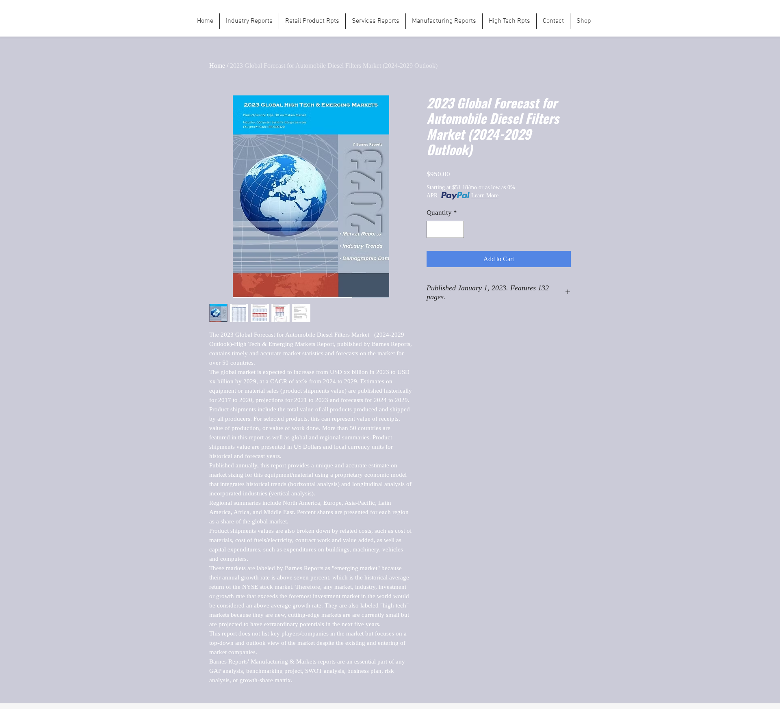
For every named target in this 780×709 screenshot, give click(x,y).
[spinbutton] (445, 229)
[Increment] (457, 229)
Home (217, 65)
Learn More (484, 195)
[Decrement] (434, 229)
